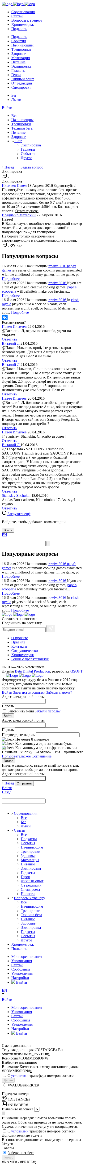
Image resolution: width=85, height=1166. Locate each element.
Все (14, 116)
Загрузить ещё (18, 514)
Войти (7, 108)
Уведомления (22, 973)
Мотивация (20, 58)
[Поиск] (48, 543)
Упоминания (21, 961)
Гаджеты (18, 71)
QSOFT (76, 671)
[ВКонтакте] (5, 317)
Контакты (19, 646)
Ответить (9, 339)
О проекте (19, 638)
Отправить (24, 783)
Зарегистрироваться (29, 692)
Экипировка (21, 66)
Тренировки (21, 49)
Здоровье (18, 54)
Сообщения (20, 969)
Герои (16, 75)
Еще (18, 141)
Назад (9, 167)
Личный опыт (22, 79)
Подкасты (19, 29)
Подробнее (11, 279)
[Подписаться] (51, 628)
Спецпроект (21, 87)
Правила (18, 642)
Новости (28, 894)
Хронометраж (22, 25)
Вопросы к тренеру (26, 20)
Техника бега (22, 128)
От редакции (21, 83)
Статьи (17, 16)
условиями (20, 1076)
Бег (14, 95)
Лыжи (16, 100)
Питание (18, 62)
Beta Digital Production (32, 671)
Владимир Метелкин (19, 215)
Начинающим (22, 45)
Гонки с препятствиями (30, 659)
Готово (8, 761)
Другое (26, 158)
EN (4, 535)
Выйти (21, 982)
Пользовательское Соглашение (26, 756)
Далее (8, 1080)
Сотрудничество (24, 651)
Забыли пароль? (59, 692)
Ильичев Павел (14, 185)
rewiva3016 (57, 266)
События (18, 41)
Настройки (20, 978)
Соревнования (23, 12)
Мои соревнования (26, 957)
